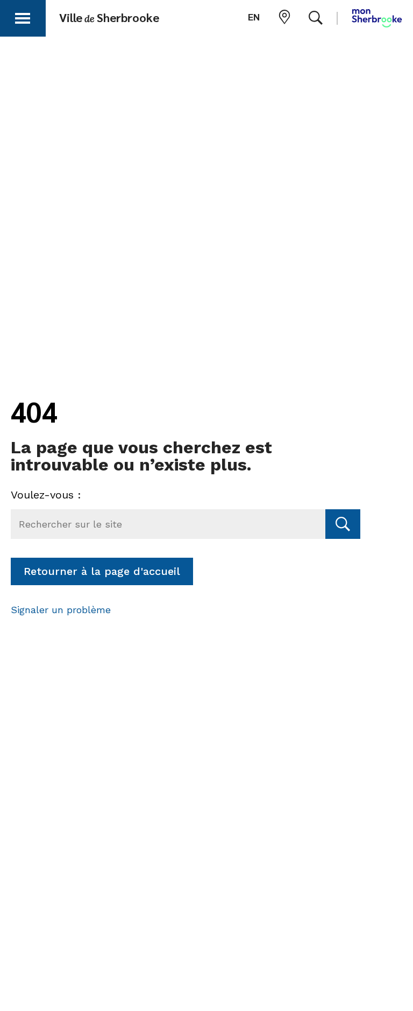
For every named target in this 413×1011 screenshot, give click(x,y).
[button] (22, 16)
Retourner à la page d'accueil (102, 571)
